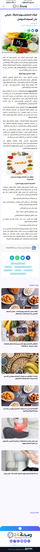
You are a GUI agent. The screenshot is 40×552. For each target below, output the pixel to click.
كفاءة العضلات (28, 270)
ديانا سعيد (33, 23)
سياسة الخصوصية (20, 545)
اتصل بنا (12, 545)
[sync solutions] (28, 549)
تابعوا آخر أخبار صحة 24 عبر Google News (18, 248)
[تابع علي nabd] (14, 541)
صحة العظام (8, 267)
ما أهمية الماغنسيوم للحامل (18, 273)
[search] (4, 6)
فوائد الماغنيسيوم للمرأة (18, 263)
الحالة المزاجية (8, 270)
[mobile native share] (12, 258)
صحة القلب (18, 270)
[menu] (36, 6)
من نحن (28, 545)
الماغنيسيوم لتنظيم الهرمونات (23, 267)
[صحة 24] (20, 6)
